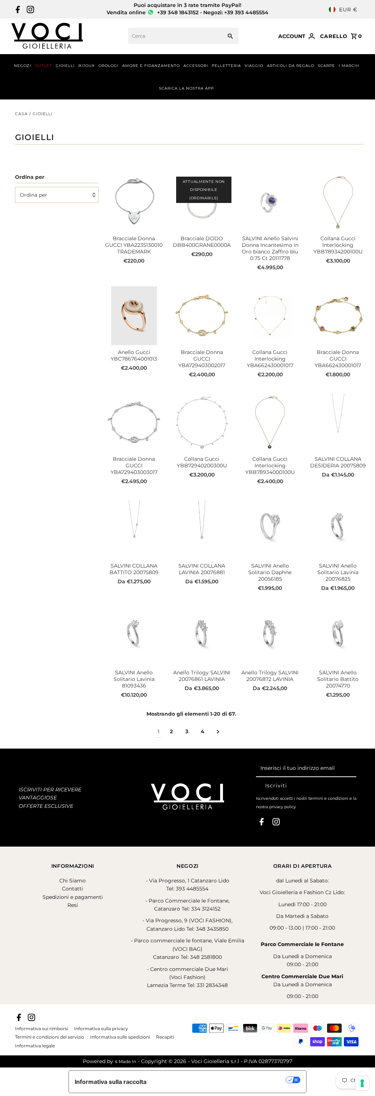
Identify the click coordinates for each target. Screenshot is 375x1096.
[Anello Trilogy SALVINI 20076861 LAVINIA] (201, 636)
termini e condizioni (328, 798)
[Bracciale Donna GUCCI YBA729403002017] (201, 315)
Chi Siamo (72, 880)
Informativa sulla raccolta (110, 1081)
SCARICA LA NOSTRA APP (186, 88)
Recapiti (165, 1037)
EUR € (348, 9)
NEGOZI (22, 65)
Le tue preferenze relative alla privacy (220, 1080)
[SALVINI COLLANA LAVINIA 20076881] (201, 529)
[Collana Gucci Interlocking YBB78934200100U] (338, 202)
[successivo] (218, 732)
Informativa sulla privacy (101, 1028)
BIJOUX (86, 65)
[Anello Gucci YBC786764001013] (133, 315)
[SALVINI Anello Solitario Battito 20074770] (338, 636)
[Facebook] (17, 9)
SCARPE (326, 65)
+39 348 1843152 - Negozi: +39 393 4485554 (212, 12)
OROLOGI (109, 65)
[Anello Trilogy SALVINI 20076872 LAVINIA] (270, 636)
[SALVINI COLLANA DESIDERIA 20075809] (338, 422)
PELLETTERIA (226, 65)
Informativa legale (35, 1045)
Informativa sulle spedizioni (120, 1037)
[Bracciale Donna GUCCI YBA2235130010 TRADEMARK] (133, 202)
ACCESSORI (195, 65)
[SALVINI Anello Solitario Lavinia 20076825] (338, 529)
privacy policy (282, 806)
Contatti (72, 888)
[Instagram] (29, 9)
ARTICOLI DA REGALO (290, 65)
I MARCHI (349, 65)
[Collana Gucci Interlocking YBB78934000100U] (270, 422)
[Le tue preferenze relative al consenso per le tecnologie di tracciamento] (362, 1083)
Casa (21, 113)
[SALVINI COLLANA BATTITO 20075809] (133, 529)
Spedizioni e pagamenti (72, 897)
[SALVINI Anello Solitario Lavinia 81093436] (133, 636)
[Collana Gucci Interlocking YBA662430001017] (270, 315)
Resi (72, 905)
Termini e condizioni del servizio (49, 1037)
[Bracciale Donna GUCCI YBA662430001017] (338, 315)
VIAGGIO (254, 65)
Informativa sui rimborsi (41, 1028)
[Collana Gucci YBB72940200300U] (201, 422)
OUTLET (43, 65)
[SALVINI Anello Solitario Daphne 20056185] (270, 529)
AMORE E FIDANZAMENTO (151, 65)
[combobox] (174, 36)
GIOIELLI (65, 65)
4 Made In (125, 1061)
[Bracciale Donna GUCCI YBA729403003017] (133, 422)
